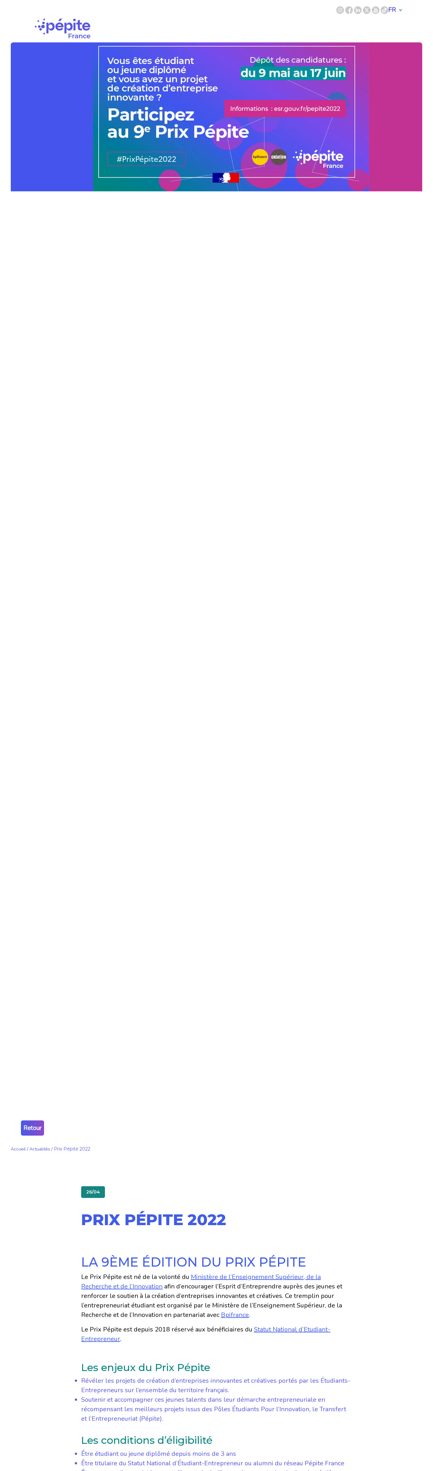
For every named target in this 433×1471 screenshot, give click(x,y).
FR (392, 9)
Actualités (39, 1149)
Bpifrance (235, 1315)
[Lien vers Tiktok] (384, 9)
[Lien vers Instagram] (340, 9)
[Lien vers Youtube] (375, 9)
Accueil (18, 1149)
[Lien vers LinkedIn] (358, 9)
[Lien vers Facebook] (349, 9)
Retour (32, 1128)
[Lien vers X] (367, 9)
